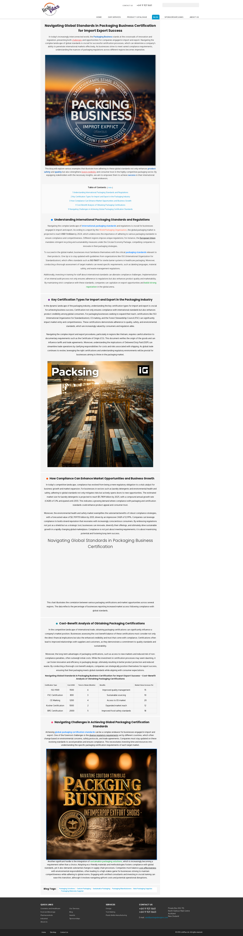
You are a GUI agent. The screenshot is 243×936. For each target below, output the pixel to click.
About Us (194, 17)
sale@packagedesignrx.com (156, 917)
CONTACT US (128, 5)
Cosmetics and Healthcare (50, 908)
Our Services (114, 17)
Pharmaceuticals (46, 915)
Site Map (53, 932)
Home (99, 17)
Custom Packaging (83, 889)
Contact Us (64, 932)
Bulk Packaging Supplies (142, 889)
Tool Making (110, 912)
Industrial (44, 918)
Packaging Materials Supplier (72, 891)
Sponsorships (74, 918)
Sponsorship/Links (174, 17)
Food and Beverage (47, 912)
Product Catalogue (137, 17)
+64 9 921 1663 (147, 911)
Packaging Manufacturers (121, 889)
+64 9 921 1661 (144, 5)
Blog (155, 17)
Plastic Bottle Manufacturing (116, 915)
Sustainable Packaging (101, 889)
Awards (72, 915)
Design (108, 908)
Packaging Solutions (67, 889)
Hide (110, 187)
